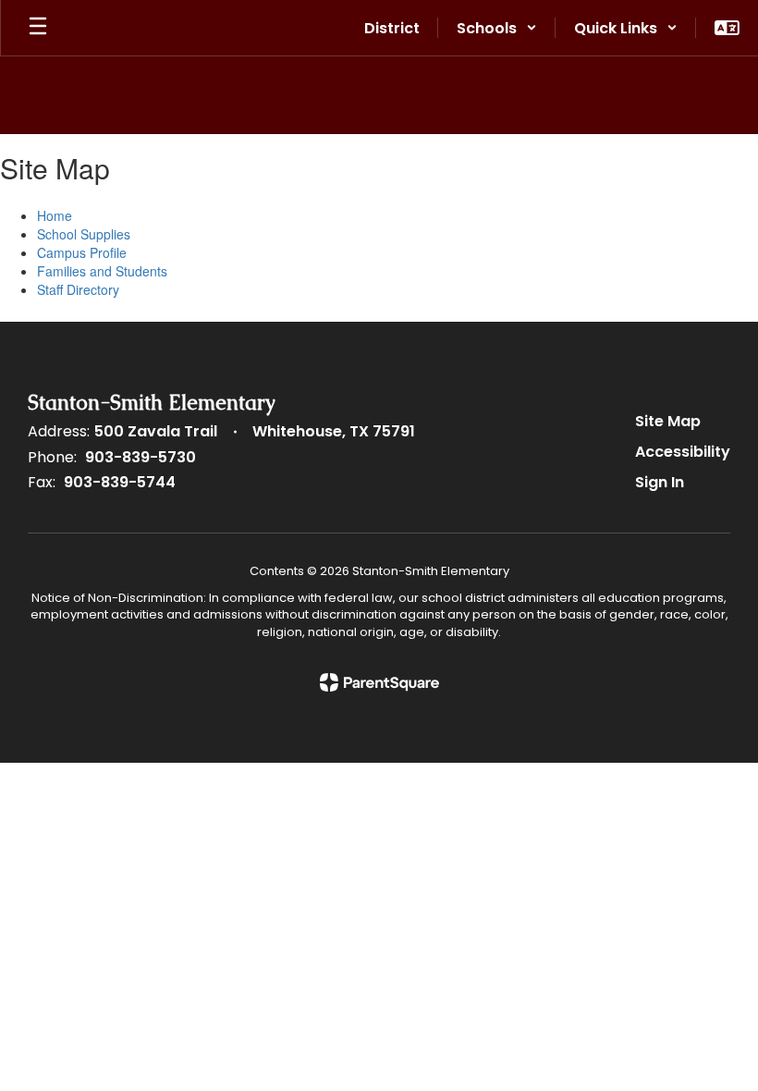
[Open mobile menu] (38, 27)
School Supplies (83, 234)
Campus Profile (82, 252)
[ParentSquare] (379, 682)
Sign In (659, 482)
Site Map (668, 421)
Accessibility (682, 451)
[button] (497, 27)
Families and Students (102, 271)
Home (54, 215)
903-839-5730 (140, 457)
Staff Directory (78, 289)
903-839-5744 (120, 482)
